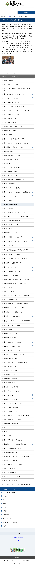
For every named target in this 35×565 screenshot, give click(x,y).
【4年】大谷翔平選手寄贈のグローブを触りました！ (17, 259)
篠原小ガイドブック (8, 518)
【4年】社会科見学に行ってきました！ (14, 325)
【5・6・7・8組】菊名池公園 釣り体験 (14, 139)
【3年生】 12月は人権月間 (10, 480)
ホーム (8, 13)
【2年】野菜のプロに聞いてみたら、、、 (14, 419)
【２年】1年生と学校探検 (10, 452)
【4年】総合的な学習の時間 (11, 84)
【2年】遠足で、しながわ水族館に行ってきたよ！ (16, 143)
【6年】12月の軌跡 (9, 291)
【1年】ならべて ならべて (11, 224)
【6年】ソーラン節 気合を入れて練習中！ (15, 106)
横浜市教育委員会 (17, 537)
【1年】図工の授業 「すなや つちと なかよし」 (17, 110)
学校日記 (26, 12)
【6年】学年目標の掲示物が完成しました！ (15, 407)
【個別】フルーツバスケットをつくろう (14, 308)
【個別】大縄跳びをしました (11, 333)
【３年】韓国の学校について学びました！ (14, 147)
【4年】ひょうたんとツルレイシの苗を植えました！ (17, 415)
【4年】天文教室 (8, 135)
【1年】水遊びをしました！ (11, 228)
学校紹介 (5, 496)
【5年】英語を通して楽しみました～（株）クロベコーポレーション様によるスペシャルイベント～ (18, 250)
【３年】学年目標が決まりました (12, 460)
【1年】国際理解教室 (9, 183)
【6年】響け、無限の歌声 (10, 267)
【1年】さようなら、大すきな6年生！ (13, 237)
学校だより (6, 503)
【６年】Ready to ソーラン (11, 163)
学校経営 (5, 499)
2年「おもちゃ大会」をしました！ (12, 476)
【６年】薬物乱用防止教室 (10, 130)
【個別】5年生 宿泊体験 (10, 358)
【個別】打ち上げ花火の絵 (10, 378)
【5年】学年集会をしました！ (11, 114)
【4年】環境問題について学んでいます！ (14, 179)
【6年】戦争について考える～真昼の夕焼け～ (15, 362)
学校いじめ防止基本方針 (9, 492)
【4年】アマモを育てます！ (11, 299)
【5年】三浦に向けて (9, 395)
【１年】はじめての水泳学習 (11, 387)
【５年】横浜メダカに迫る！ (11, 233)
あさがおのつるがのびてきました (12, 98)
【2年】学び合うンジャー (10, 245)
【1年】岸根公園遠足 (9, 208)
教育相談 (5, 511)
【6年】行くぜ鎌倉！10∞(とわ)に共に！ (14, 342)
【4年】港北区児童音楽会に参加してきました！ (16, 212)
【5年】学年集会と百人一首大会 (12, 271)
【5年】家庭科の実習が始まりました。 (14, 440)
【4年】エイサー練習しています (12, 102)
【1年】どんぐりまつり (10, 200)
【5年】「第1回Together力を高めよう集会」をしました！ (17, 89)
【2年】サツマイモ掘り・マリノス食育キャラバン (16, 216)
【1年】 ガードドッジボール (11, 196)
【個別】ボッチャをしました (11, 275)
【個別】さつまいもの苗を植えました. (13, 423)
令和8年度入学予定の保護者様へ (11, 522)
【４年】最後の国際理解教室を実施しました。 (16, 283)
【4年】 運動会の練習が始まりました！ (14, 448)
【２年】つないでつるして (10, 374)
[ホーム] (17, 3)
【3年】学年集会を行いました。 (12, 171)
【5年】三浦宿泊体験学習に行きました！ (14, 220)
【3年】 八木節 (8, 436)
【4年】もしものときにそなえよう (12, 188)
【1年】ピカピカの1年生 (10, 468)
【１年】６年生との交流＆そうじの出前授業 (15, 354)
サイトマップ (17, 563)
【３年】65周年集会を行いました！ (13, 126)
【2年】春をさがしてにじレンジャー (13, 464)
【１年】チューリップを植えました (13, 312)
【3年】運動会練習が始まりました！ (13, 167)
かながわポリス (7, 526)
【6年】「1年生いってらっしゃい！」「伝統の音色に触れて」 (17, 320)
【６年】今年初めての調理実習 (12, 159)
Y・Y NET (17, 540)
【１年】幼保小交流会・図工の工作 (13, 263)
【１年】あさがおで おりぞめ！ (12, 370)
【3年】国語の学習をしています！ (12, 155)
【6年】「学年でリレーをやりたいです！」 (15, 391)
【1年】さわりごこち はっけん (12, 175)
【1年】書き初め (8, 287)
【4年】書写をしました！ (10, 366)
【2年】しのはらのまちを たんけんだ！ (14, 403)
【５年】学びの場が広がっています (13, 338)
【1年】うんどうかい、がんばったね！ (14, 427)
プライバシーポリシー (8, 561)
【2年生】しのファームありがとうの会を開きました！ (18, 192)
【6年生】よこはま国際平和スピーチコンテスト (16, 94)
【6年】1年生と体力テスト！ (11, 472)
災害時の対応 (6, 514)
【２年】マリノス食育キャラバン (12, 346)
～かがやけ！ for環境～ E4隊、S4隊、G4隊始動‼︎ (17, 485)
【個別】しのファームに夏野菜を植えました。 (16, 444)
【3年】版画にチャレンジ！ (11, 118)
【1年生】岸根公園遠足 (10, 329)
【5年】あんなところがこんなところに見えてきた (16, 295)
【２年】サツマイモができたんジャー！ (14, 316)
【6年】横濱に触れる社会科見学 (12, 254)
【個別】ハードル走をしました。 (12, 399)
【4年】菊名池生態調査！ (10, 382)
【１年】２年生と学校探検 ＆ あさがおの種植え (17, 456)
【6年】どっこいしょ (9, 431)
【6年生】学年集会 (8, 80)
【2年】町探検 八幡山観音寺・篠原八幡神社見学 (16, 279)
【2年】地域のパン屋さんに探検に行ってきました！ (17, 303)
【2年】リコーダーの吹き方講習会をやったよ (15, 241)
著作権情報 (26, 561)
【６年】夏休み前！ (9, 151)
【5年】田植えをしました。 (11, 411)
